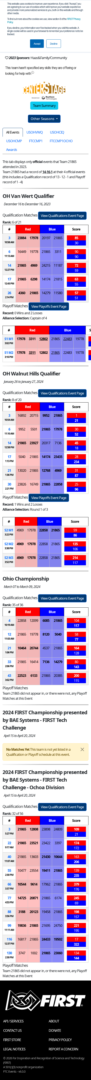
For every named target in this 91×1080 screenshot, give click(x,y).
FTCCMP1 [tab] (36, 141)
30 (9, 484)
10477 (22, 870)
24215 (46, 265)
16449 (22, 251)
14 (9, 265)
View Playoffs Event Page (48, 306)
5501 (33, 429)
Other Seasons (43, 118)
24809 (58, 829)
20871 (34, 898)
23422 (46, 843)
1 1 (8, 339)
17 (9, 279)
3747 (21, 953)
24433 (46, 939)
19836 (22, 925)
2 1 (8, 530)
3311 (58, 251)
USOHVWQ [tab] (34, 132)
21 (9, 470)
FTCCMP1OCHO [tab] (61, 141)
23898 (46, 829)
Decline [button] (53, 43)
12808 (34, 829)
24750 (58, 925)
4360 (21, 293)
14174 (46, 279)
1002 (33, 953)
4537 (46, 648)
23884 (22, 238)
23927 (34, 443)
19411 (46, 870)
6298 (33, 279)
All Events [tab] (12, 132)
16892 (22, 415)
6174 (58, 898)
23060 (58, 953)
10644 (58, 856)
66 (9, 884)
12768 (46, 470)
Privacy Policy (60, 1039)
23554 (34, 870)
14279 (46, 293)
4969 (33, 265)
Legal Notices (14, 1049)
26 (9, 293)
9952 (46, 415)
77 (9, 898)
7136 (58, 443)
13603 (34, 856)
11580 (58, 293)
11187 (58, 265)
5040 (21, 456)
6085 (46, 620)
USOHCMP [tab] (14, 141)
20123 (34, 911)
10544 (22, 884)
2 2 (8, 544)
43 (9, 675)
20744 (34, 648)
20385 (58, 675)
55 (9, 870)
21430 (46, 856)
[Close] (82, 749)
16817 (22, 939)
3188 (21, 911)
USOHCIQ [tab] (57, 132)
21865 (58, 238)
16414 (34, 661)
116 (9, 939)
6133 (33, 675)
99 (9, 925)
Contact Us (12, 1030)
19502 (58, 939)
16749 (34, 484)
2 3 (8, 557)
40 (9, 856)
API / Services (13, 1021)
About (54, 1021)
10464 (22, 648)
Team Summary (44, 105)
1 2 (8, 352)
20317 (46, 443)
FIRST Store (12, 1039)
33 (9, 661)
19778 (34, 251)
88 (9, 911)
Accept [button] (37, 43)
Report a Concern (63, 1049)
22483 (67, 339)
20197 (46, 238)
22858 (58, 484)
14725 (22, 898)
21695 (46, 925)
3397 (58, 843)
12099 (34, 620)
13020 (22, 470)
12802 (43, 339)
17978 (34, 238)
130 (9, 953)
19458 (46, 911)
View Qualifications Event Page (62, 215)
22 (9, 843)
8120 (46, 634)
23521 (34, 843)
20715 (34, 415)
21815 (58, 279)
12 (9, 634)
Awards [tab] (11, 149)
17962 (46, 884)
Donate (55, 1030)
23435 (58, 456)
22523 (22, 675)
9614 (33, 884)
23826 (22, 484)
